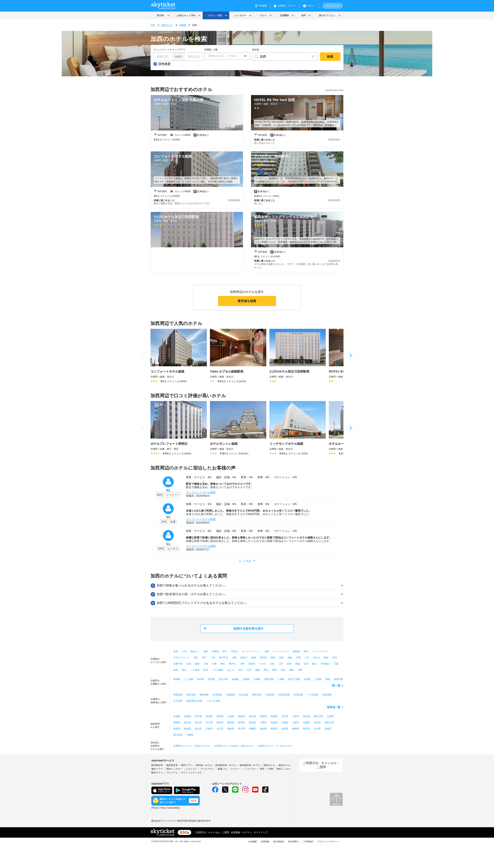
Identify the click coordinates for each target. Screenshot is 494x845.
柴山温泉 (243, 694)
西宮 (281, 657)
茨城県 (274, 716)
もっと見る (245, 560)
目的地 (255, 49)
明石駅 (211, 679)
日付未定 (164, 63)
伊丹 (334, 657)
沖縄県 (189, 735)
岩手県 (198, 716)
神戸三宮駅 (294, 679)
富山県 (198, 722)
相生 (222, 663)
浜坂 (283, 670)
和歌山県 (329, 722)
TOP (153, 25)
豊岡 (274, 670)
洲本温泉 (256, 694)
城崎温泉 (204, 694)
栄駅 (327, 679)
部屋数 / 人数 (211, 49)
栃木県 (252, 716)
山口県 (220, 728)
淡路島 (215, 651)
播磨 (253, 657)
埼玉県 (284, 716)
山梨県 (330, 716)
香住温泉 (191, 694)
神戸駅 (200, 679)
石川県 (209, 722)
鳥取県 (176, 728)
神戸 (204, 657)
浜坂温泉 (327, 694)
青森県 (187, 716)
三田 (280, 663)
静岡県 (230, 722)
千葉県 (295, 716)
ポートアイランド (251, 651)
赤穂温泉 (178, 694)
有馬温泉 (298, 694)
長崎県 (295, 728)
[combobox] (280, 57)
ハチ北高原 (217, 670)
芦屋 (298, 657)
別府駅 (307, 679)
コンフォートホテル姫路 (201, 492)
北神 (214, 663)
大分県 (317, 728)
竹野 (300, 670)
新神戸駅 (338, 679)
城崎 (291, 670)
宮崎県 (328, 728)
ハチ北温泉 (312, 694)
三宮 (212, 657)
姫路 (197, 663)
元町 (195, 657)
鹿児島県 (178, 735)
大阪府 (295, 722)
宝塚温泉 (269, 694)
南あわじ (195, 651)
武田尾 (251, 663)
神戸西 (263, 657)
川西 (272, 663)
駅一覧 (336, 685)
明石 (306, 651)
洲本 (205, 651)
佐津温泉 (217, 694)
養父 (184, 670)
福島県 (241, 716)
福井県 (220, 722)
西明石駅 (269, 679)
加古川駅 (223, 679)
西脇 (297, 663)
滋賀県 (274, 722)
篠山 (314, 663)
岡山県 (198, 728)
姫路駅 (235, 679)
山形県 (230, 716)
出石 (240, 670)
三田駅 (280, 679)
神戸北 (232, 663)
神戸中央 (223, 657)
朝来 (175, 670)
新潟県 (187, 722)
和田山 (234, 651)
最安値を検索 (247, 301)
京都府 (284, 722)
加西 (289, 663)
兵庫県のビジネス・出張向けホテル (191, 746)
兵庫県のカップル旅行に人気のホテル (234, 746)
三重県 (263, 722)
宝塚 (205, 663)
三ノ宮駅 (188, 679)
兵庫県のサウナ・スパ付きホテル (274, 746)
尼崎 (273, 657)
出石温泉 (178, 701)
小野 (242, 663)
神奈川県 (318, 716)
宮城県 (209, 716)
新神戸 (243, 657)
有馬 (188, 663)
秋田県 (220, 716)
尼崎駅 (246, 679)
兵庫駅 (257, 679)
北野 (234, 657)
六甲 (307, 657)
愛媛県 (252, 728)
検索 (330, 56)
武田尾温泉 (284, 694)
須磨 (266, 651)
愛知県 (252, 722)
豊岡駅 (176, 679)
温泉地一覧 (333, 707)
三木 (184, 651)
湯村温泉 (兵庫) (194, 701)
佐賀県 (284, 728)
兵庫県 (182, 25)
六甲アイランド (181, 657)
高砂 (326, 657)
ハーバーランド (281, 651)
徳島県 (230, 728)
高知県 (263, 728)
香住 (266, 670)
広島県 (209, 728)
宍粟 (336, 663)
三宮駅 (318, 679)
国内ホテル (167, 25)
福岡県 (274, 728)
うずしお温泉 (213, 701)
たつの (262, 663)
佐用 (306, 663)
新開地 (296, 651)
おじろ (230, 670)
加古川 (316, 657)
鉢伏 (205, 670)
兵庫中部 (178, 663)
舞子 (225, 651)
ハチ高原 (195, 670)
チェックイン (160, 49)
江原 (249, 670)
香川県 (241, 728)
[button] (227, 56)
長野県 (176, 722)
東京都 (306, 716)
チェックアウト (178, 49)
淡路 (175, 651)
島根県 (187, 728)
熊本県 (306, 728)
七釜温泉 (230, 694)
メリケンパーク (320, 651)
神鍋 (257, 670)
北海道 (176, 716)
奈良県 (317, 722)
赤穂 (290, 657)
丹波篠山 (325, 663)
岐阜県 (241, 722)
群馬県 (263, 716)
